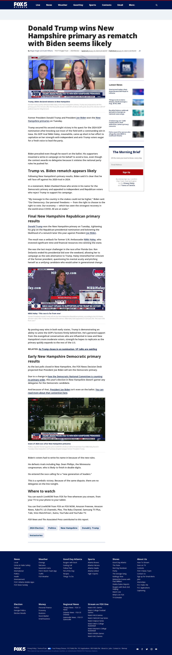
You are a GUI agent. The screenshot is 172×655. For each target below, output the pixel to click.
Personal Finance (45, 607)
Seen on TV (141, 565)
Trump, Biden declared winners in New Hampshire (49, 102)
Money (42, 604)
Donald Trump (35, 226)
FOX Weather (44, 576)
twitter (147, 649)
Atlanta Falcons (94, 565)
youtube (137, 649)
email (156, 649)
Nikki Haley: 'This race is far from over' (44, 313)
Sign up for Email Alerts (146, 576)
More (131, 5)
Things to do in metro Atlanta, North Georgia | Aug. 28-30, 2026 (118, 101)
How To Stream (143, 562)
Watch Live (117, 592)
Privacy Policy (129, 183)
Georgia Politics (20, 610)
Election (18, 604)
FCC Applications (143, 588)
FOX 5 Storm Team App (48, 571)
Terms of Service (128, 185)
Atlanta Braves (93, 562)
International (19, 571)
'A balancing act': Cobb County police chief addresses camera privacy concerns (119, 123)
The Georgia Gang (119, 574)
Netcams (42, 565)
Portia (115, 571)
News (17, 559)
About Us (142, 559)
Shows (116, 559)
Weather (43, 559)
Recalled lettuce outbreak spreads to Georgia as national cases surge (118, 112)
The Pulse (116, 565)
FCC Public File (142, 585)
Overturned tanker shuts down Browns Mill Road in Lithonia (118, 91)
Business (42, 613)
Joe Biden (81, 117)
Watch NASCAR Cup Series (98, 618)
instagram (151, 649)
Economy (42, 610)
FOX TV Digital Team (61, 51)
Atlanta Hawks (93, 568)
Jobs (138, 579)
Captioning (141, 590)
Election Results (20, 613)
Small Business (44, 619)
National (17, 568)
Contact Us (141, 574)
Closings (42, 562)
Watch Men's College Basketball (96, 625)
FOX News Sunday (21, 585)
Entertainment (19, 579)
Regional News (71, 604)
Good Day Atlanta (72, 559)
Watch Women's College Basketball (97, 629)
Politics (52, 528)
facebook (142, 649)
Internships (141, 582)
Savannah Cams (45, 568)
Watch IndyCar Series (96, 621)
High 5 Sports (93, 574)
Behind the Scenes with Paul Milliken (121, 580)
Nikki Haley (90, 239)
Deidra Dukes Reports (121, 584)
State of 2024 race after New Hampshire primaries (49, 444)
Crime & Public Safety (22, 565)
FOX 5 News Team (144, 571)
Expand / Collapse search (156, 5)
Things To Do (68, 576)
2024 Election (75, 51)
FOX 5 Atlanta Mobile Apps (24, 582)
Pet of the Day (68, 571)
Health (16, 576)
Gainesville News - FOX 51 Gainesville (73, 618)
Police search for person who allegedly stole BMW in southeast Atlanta (119, 134)
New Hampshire (69, 528)
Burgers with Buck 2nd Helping (121, 588)
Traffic (41, 574)
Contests (140, 568)
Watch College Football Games (96, 611)
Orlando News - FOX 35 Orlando (72, 613)
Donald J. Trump (90, 528)
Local (16, 562)
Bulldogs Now (118, 576)
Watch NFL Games (95, 607)
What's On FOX (118, 595)
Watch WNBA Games (96, 633)
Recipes (66, 574)
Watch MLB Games (95, 615)
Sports (91, 559)
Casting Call (67, 565)
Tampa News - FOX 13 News (71, 608)
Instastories (36, 535)
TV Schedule (117, 597)
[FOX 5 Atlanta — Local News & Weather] (21, 5)
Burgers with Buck (70, 562)
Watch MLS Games (95, 636)
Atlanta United (93, 571)
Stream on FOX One (98, 604)
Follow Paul (67, 568)
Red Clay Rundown (120, 568)
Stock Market (44, 616)
